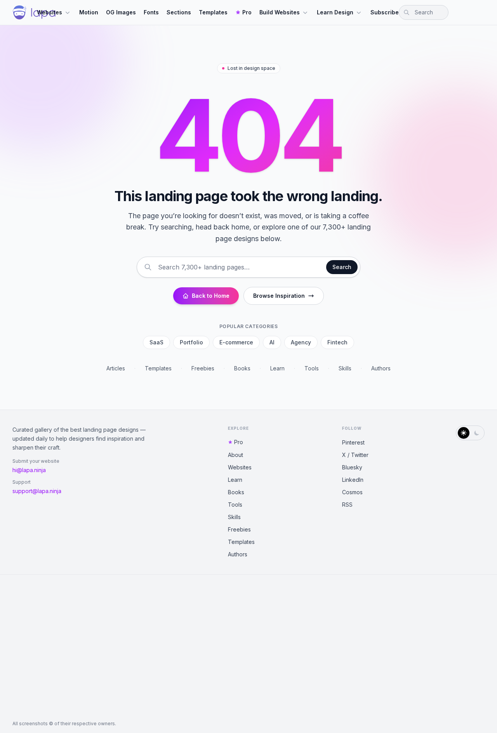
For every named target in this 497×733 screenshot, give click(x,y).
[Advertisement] (248, 647)
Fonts (151, 12)
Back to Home (210, 295)
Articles (115, 368)
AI (272, 342)
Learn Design (335, 12)
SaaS (156, 342)
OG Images (121, 12)
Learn (277, 368)
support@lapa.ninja (36, 491)
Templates (213, 12)
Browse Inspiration (279, 295)
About (235, 455)
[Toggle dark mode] (470, 433)
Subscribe (384, 12)
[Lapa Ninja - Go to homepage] (34, 12)
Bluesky (352, 467)
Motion (88, 12)
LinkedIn (352, 479)
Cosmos (352, 492)
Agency (301, 342)
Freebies (202, 368)
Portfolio (191, 342)
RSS (347, 504)
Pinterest (353, 442)
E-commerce (236, 342)
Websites (49, 12)
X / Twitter (355, 455)
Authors (381, 368)
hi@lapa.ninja (29, 470)
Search (341, 267)
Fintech (337, 342)
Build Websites (279, 12)
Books (242, 368)
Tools (311, 368)
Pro (247, 12)
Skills (345, 368)
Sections (179, 12)
